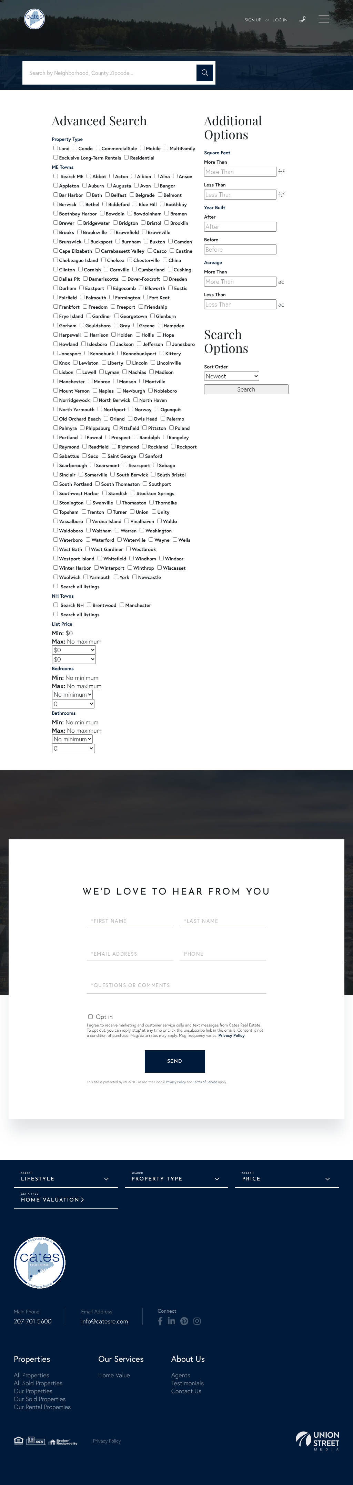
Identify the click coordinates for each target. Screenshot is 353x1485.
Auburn (96, 186)
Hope (168, 335)
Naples (106, 391)
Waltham (102, 531)
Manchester (72, 381)
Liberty (115, 363)
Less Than (215, 185)
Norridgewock (74, 400)
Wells (185, 540)
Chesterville (146, 260)
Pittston (157, 428)
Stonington (71, 503)
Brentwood (105, 605)
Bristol (154, 223)
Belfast (119, 195)
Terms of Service (205, 1082)
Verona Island (107, 521)
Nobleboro (165, 391)
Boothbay (176, 204)
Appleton (69, 186)
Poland (182, 428)
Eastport (94, 288)
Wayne (161, 540)
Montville (155, 381)
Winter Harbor (75, 568)
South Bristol (171, 475)
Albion (144, 176)
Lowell (89, 372)
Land (64, 148)
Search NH (71, 605)
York (124, 577)
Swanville (102, 503)
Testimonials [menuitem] (187, 1383)
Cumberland (151, 270)
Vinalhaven (142, 521)
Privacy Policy (232, 1035)
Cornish (92, 270)
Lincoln (140, 363)
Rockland (158, 447)
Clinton (67, 270)
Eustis (181, 288)
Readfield (98, 447)
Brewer (66, 223)
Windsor (174, 559)
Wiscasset (174, 568)
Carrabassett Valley (122, 251)
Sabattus (69, 456)
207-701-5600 (32, 1321)
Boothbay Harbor (78, 214)
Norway (142, 409)
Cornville (119, 270)
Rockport (187, 447)
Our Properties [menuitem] (33, 1391)
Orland (117, 419)
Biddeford (119, 204)
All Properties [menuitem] (31, 1375)
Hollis (148, 335)
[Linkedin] (171, 1321)
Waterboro (71, 540)
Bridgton (128, 223)
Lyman (112, 372)
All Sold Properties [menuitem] (38, 1383)
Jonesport (70, 353)
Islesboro (97, 344)
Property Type (157, 1179)
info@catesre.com (104, 1321)
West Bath (70, 549)
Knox (64, 363)
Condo (86, 148)
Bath (97, 195)
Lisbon (66, 372)
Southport (160, 484)
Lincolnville (169, 363)
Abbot (99, 176)
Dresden (178, 279)
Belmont (173, 195)
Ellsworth (155, 288)
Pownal (94, 437)
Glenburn (166, 316)
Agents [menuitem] (180, 1375)
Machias (137, 372)
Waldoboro (71, 531)
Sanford (153, 456)
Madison (164, 372)
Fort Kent (159, 298)
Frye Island (71, 316)
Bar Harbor (71, 195)
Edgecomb (124, 288)
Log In (280, 20)
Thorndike (166, 503)
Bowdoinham (147, 214)
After (209, 217)
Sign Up (253, 20)
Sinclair (67, 475)
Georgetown (133, 316)
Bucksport (101, 242)
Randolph (150, 437)
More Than (215, 162)
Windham (145, 559)
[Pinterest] (184, 1321)
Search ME (71, 176)
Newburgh (134, 391)
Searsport (139, 465)
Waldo (170, 521)
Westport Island (76, 559)
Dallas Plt (69, 279)
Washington (158, 531)
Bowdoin (115, 214)
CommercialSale (119, 148)
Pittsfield (129, 428)
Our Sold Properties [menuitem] (40, 1399)
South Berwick (132, 475)
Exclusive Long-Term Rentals (90, 158)
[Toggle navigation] (324, 19)
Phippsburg (98, 428)
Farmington (127, 298)
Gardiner (101, 316)
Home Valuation (50, 1200)
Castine (183, 251)
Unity (164, 512)
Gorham (68, 325)
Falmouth (96, 298)
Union (142, 512)
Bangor (167, 186)
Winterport (112, 568)
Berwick (68, 204)
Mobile (153, 148)
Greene (147, 325)
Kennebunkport (140, 353)
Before (211, 240)
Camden (183, 242)
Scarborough (73, 465)
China (175, 260)
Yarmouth (99, 577)
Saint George (122, 456)
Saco (93, 456)
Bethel (92, 204)
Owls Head (146, 419)
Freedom (98, 307)
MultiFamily (182, 148)
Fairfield (68, 298)
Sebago (167, 465)
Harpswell (70, 335)
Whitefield (114, 559)
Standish (118, 493)
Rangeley (179, 437)
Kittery (173, 353)
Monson (127, 381)
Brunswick (70, 242)
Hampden (174, 325)
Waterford (103, 540)
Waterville (134, 540)
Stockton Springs (155, 493)
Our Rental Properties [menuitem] (42, 1407)
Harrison (99, 335)
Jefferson (153, 344)
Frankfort (69, 307)
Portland (68, 437)
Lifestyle (38, 1179)
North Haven (153, 400)
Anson (185, 176)
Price (251, 1179)
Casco (160, 251)
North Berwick (115, 400)
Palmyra (68, 428)
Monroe (102, 381)
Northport (114, 409)
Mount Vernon (74, 391)
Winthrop (143, 568)
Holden (125, 335)
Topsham (69, 512)
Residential (142, 158)
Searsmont (107, 465)
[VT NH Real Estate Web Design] (317, 1440)
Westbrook (144, 549)
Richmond (128, 447)
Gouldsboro (98, 325)
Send (174, 1061)
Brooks (66, 232)
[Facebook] (160, 1321)
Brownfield (127, 232)
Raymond (69, 447)
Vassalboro (71, 521)
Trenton (96, 512)
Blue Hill (148, 204)
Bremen (178, 214)
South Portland (75, 484)
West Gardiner (107, 549)
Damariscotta (104, 279)
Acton (121, 176)
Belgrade (145, 195)
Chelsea (115, 260)
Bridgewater (96, 223)
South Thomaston (120, 484)
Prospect (121, 437)
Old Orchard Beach (80, 419)
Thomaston (134, 503)
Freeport (126, 307)
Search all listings (79, 587)
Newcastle (149, 577)
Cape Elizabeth (75, 251)
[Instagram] (197, 1321)
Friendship (156, 307)
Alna (165, 176)
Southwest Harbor (79, 493)
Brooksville (95, 232)
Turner (120, 512)
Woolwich (70, 577)
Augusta (122, 186)
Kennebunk (102, 353)
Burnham (131, 242)
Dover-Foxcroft (144, 279)
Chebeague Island (78, 260)
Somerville (96, 475)
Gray (125, 325)
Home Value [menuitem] (114, 1375)
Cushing (182, 270)
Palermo (175, 419)
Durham (68, 288)
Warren (129, 531)
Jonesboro (183, 344)
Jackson (125, 344)
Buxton (157, 242)
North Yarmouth (77, 409)
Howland (68, 344)
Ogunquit (171, 409)
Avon (145, 186)
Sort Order (216, 367)
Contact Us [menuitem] (186, 1391)
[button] (204, 73)
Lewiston (89, 363)
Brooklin (179, 223)
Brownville (159, 232)
